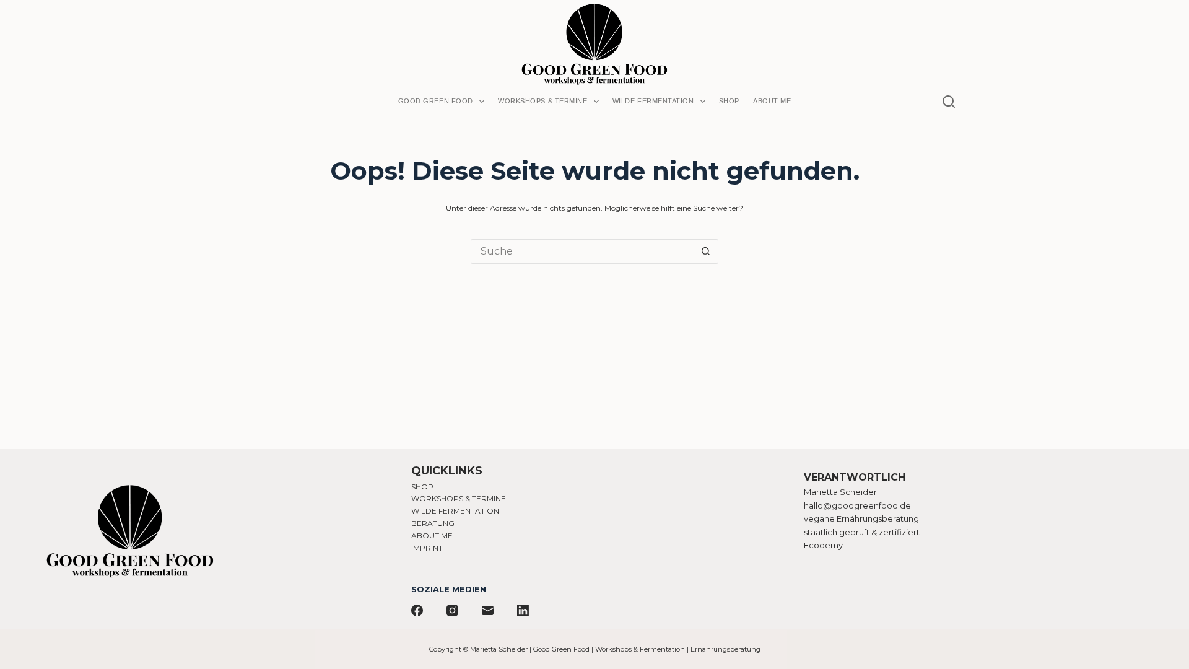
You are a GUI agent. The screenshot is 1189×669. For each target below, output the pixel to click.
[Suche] (949, 101)
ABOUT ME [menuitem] (772, 101)
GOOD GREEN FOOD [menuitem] (435, 101)
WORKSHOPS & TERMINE (458, 498)
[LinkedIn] (523, 610)
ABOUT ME (432, 535)
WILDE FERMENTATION (455, 510)
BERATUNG (433, 523)
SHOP (422, 486)
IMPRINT (427, 548)
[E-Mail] (488, 610)
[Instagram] (452, 610)
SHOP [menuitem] (729, 101)
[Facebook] (417, 610)
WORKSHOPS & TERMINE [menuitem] (542, 101)
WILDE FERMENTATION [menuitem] (653, 101)
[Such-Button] (706, 251)
